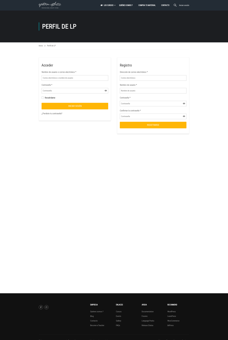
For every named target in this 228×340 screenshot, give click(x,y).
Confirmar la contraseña (130, 110)
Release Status (147, 325)
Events (118, 316)
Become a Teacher (97, 325)
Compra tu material (147, 5)
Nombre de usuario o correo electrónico (59, 72)
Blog (92, 316)
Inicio (41, 45)
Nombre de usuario (128, 85)
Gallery (118, 321)
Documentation (148, 311)
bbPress (170, 325)
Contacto (165, 5)
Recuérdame (49, 97)
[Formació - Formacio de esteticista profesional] (50, 5)
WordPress (171, 311)
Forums (145, 316)
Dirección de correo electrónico (134, 72)
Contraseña (47, 85)
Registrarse (153, 125)
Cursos (119, 311)
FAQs (118, 325)
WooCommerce (173, 321)
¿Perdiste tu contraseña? (52, 113)
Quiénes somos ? (126, 5)
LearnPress (171, 316)
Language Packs (148, 321)
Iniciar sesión (184, 5)
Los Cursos (108, 5)
